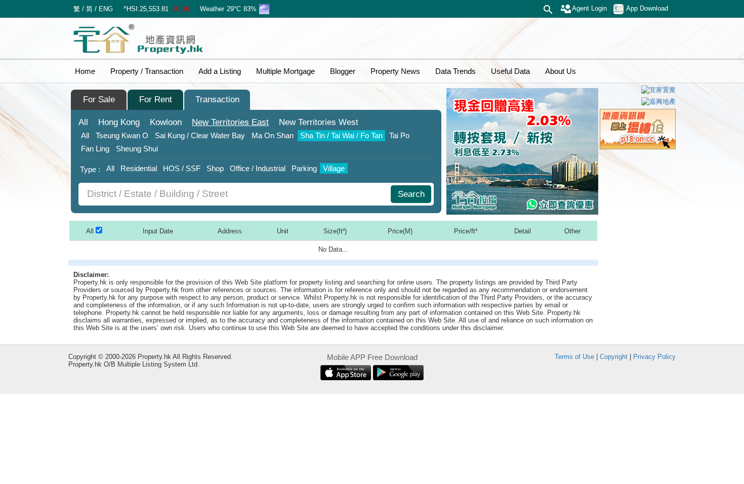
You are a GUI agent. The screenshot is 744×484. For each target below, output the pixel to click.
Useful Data (510, 71)
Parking (304, 168)
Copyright (614, 356)
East (230, 122)
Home (85, 71)
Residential (138, 168)
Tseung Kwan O (122, 135)
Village (334, 168)
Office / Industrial (257, 168)
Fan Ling (95, 148)
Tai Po (399, 135)
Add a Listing (219, 71)
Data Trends (455, 71)
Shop (215, 168)
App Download (647, 8)
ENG (106, 9)
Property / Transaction (146, 71)
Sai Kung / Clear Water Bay (200, 135)
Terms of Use (574, 356)
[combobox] (236, 194)
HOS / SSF (181, 168)
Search (411, 194)
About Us (560, 71)
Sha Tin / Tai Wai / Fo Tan (341, 135)
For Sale (99, 99)
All (83, 122)
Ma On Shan (273, 135)
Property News (395, 71)
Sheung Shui (137, 148)
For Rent (155, 99)
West (318, 122)
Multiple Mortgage (285, 71)
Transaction (217, 99)
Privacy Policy (654, 356)
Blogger (342, 71)
